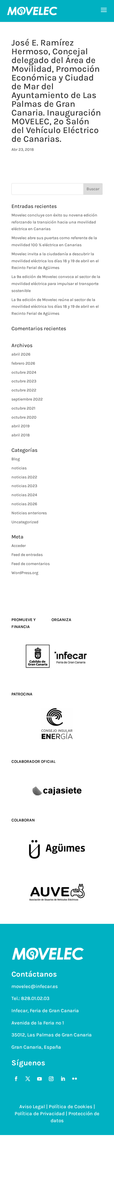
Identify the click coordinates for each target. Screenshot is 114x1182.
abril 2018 (20, 435)
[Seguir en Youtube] (39, 1078)
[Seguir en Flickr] (74, 1078)
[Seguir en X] (27, 1078)
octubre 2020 (24, 417)
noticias (19, 468)
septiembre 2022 (27, 399)
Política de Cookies (70, 1106)
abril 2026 (20, 354)
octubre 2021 (23, 408)
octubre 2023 (23, 381)
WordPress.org (24, 572)
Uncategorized (24, 522)
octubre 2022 (23, 390)
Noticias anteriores (29, 512)
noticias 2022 (24, 477)
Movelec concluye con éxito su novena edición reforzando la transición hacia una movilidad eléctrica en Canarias (54, 222)
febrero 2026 (23, 363)
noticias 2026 (24, 503)
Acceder (18, 545)
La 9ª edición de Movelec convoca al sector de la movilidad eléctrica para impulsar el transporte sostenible (55, 283)
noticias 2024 (24, 494)
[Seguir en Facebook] (16, 1078)
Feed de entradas (27, 554)
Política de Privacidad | (41, 1113)
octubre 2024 (23, 372)
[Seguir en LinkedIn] (63, 1078)
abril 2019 (20, 426)
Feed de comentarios (30, 563)
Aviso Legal (32, 1106)
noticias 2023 (24, 485)
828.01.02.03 (35, 998)
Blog (15, 459)
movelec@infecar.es (34, 986)
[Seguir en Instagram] (51, 1078)
